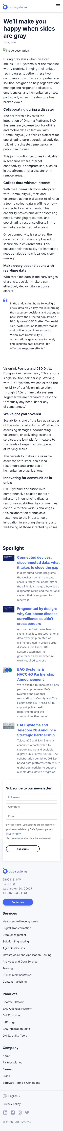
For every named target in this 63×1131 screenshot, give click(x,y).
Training (8, 968)
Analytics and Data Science (20, 961)
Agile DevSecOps (14, 948)
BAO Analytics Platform (17, 1008)
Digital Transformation (17, 928)
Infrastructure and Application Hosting (27, 955)
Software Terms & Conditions (21, 1082)
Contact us (18, 902)
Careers (8, 1069)
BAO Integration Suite (16, 1028)
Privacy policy (12, 1104)
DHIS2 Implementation (17, 975)
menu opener (58, 6)
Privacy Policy (13, 833)
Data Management (14, 934)
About (6, 1055)
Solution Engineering (16, 941)
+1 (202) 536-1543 (15, 893)
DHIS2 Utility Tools (15, 1035)
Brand (6, 1076)
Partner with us (12, 1062)
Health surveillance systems (20, 921)
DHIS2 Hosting (12, 1015)
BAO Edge (9, 1022)
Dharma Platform (13, 1002)
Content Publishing (15, 981)
